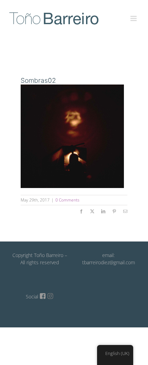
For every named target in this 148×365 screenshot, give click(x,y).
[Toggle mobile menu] (134, 14)
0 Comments (67, 200)
